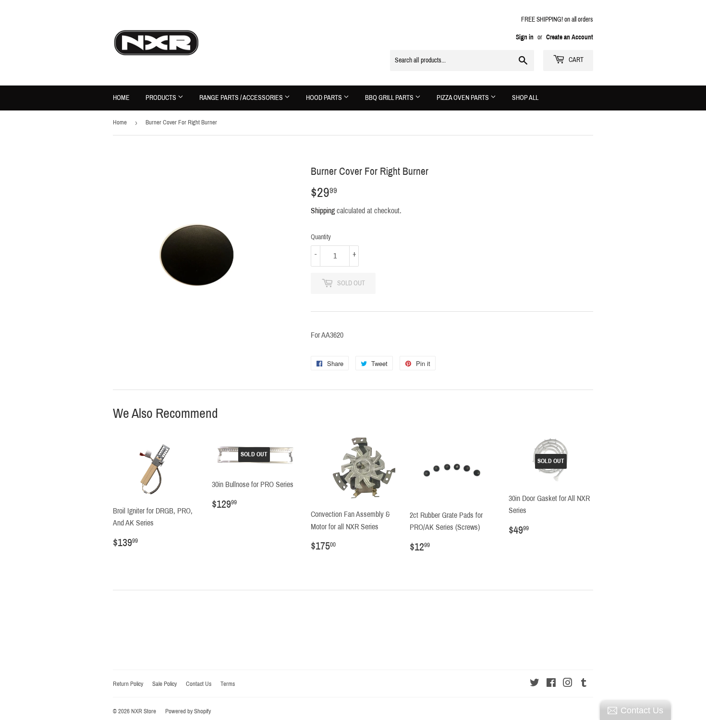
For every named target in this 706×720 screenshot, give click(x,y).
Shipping (323, 211)
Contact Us (198, 684)
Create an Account (569, 37)
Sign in (525, 37)
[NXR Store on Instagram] (567, 684)
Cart (575, 59)
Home (121, 97)
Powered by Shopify (188, 711)
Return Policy (128, 684)
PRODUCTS (162, 97)
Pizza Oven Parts (463, 97)
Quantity (321, 237)
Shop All (525, 97)
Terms (227, 684)
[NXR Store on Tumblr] (583, 684)
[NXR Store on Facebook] (551, 684)
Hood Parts (324, 97)
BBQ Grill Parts (390, 97)
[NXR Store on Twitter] (534, 684)
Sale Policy (164, 684)
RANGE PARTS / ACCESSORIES (241, 97)
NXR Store (143, 711)
